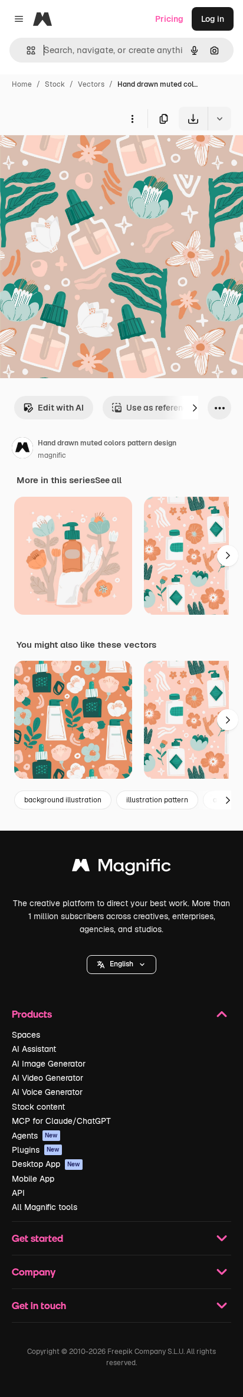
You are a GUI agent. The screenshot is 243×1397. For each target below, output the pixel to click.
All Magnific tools (44, 1207)
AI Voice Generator (47, 1092)
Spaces (26, 1034)
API (18, 1193)
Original (75, 157)
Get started (37, 1238)
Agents (35, 1135)
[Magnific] (121, 868)
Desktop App (46, 1164)
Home (22, 84)
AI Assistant (34, 1049)
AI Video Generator (47, 1078)
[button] (121, 964)
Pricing (169, 19)
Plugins (36, 1150)
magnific (52, 455)
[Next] (194, 407)
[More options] (132, 118)
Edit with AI (61, 407)
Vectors (91, 84)
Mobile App (33, 1178)
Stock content (38, 1106)
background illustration (62, 800)
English (121, 964)
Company (33, 1271)
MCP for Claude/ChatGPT (61, 1121)
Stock (55, 84)
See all (108, 480)
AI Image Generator (49, 1063)
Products (32, 1014)
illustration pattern (157, 800)
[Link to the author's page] (22, 449)
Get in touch (39, 1305)
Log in (212, 19)
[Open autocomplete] (26, 50)
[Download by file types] (219, 118)
